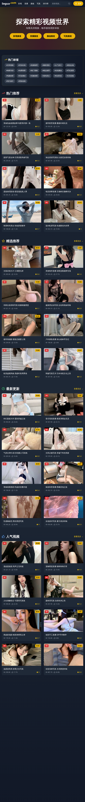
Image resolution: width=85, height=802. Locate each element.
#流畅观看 (34, 76)
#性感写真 (58, 76)
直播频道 (34, 36)
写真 (37, 3)
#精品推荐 (46, 70)
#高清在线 (22, 65)
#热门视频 (34, 70)
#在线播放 (58, 70)
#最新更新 (46, 65)
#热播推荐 (34, 65)
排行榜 (44, 3)
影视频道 (17, 36)
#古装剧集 (70, 76)
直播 (25, 3)
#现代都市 (10, 81)
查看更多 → (78, 93)
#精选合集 (70, 65)
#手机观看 (70, 70)
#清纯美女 (46, 76)
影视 (18, 3)
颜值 (31, 3)
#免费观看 (22, 70)
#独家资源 (10, 70)
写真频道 (68, 36)
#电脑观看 (10, 76)
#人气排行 (58, 65)
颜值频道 (51, 36)
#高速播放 (22, 76)
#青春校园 (22, 81)
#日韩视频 (10, 65)
